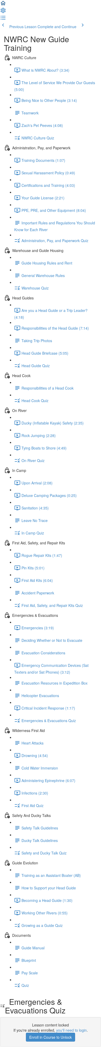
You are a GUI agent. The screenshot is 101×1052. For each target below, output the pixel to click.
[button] (3, 4)
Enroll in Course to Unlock (50, 1037)
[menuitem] (3, 12)
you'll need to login (71, 1030)
